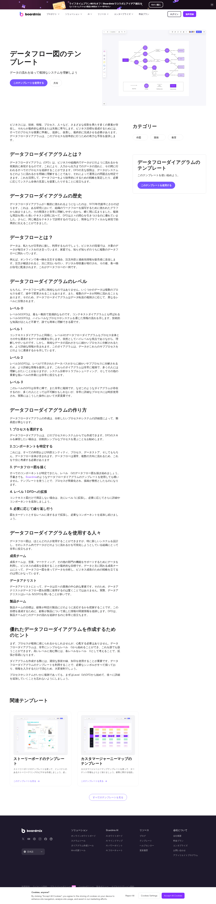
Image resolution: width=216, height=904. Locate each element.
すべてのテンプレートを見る (108, 797)
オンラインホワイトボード (83, 836)
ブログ (143, 836)
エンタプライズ (180, 845)
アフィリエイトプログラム (185, 855)
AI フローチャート (114, 850)
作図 (138, 137)
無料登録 (190, 14)
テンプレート (146, 840)
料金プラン (144, 14)
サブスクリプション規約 (123, 886)
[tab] (33, 851)
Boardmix (31, 476)
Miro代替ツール (78, 850)
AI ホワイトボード (114, 836)
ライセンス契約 (40, 886)
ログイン (174, 14)
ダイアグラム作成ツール (82, 845)
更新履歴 (144, 850)
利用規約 (26, 886)
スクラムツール (78, 840)
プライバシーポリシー (60, 886)
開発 (156, 137)
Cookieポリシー (86, 886)
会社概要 (177, 836)
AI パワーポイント (114, 845)
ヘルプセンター (147, 845)
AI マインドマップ (114, 840)
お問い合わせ (179, 850)
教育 (174, 137)
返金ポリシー (102, 886)
